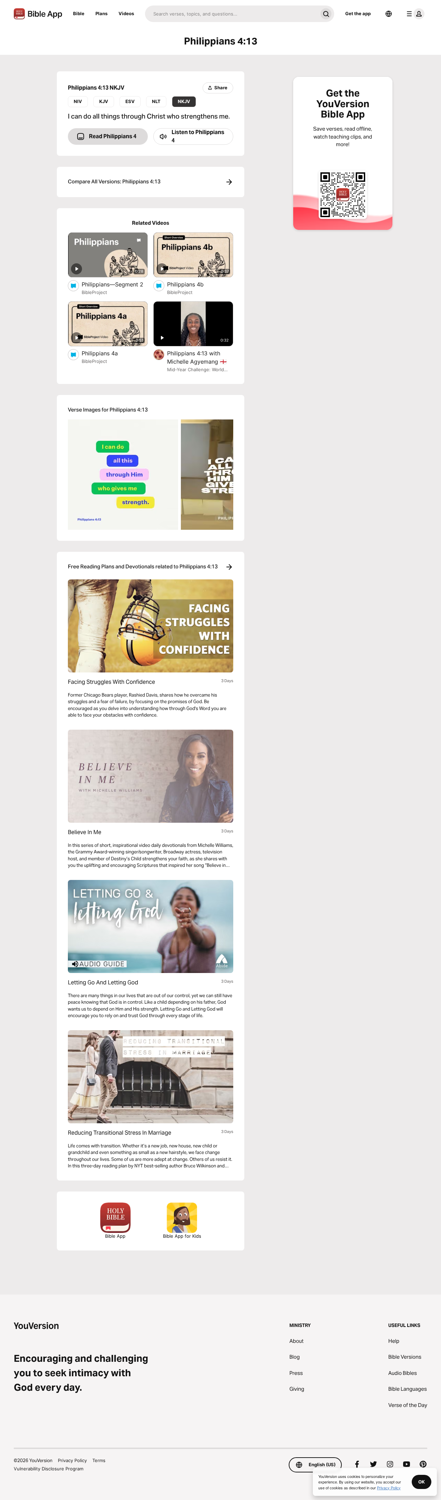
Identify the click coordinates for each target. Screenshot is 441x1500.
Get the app (358, 13)
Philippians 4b (192, 284)
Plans (101, 13)
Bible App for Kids (182, 1236)
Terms (98, 1460)
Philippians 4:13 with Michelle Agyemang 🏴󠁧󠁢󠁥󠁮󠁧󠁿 (200, 357)
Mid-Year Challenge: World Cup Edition (195, 370)
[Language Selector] (389, 14)
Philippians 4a (106, 353)
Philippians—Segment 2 (115, 284)
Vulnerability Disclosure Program (48, 1468)
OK (421, 1481)
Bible (78, 13)
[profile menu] (414, 14)
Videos (126, 13)
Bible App (115, 1236)
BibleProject (94, 292)
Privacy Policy (72, 1460)
